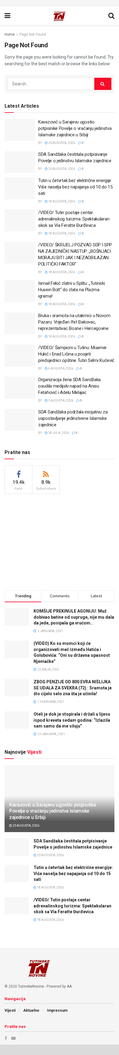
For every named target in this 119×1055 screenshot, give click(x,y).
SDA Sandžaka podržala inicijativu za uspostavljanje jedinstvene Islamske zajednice (72, 418)
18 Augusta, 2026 (61, 201)
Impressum (57, 1010)
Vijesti (10, 1010)
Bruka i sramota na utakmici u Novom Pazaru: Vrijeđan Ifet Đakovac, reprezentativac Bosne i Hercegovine (74, 322)
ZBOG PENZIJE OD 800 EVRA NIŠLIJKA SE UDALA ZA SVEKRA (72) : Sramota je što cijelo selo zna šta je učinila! (73, 687)
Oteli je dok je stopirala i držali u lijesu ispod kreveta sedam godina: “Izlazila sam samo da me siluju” (72, 720)
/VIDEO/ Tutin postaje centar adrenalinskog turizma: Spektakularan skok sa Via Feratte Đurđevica (73, 219)
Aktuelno (31, 1010)
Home (10, 34)
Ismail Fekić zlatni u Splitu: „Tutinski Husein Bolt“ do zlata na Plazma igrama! (71, 290)
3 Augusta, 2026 (60, 400)
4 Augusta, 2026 (60, 368)
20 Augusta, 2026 (61, 143)
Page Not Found (33, 34)
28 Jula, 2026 (58, 433)
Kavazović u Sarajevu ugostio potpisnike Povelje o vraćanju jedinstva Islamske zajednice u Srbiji (74, 128)
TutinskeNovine (31, 986)
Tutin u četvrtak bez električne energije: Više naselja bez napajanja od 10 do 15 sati (75, 187)
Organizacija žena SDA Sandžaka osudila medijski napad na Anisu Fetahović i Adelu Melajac (69, 386)
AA (69, 986)
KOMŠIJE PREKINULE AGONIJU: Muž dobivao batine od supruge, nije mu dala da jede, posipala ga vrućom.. (74, 617)
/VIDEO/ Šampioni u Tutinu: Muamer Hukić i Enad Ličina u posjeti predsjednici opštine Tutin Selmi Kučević (76, 354)
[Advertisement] (59, 541)
